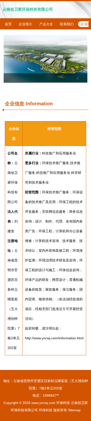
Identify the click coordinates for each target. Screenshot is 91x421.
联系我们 (67, 24)
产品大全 (46, 24)
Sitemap (74, 410)
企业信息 (14, 103)
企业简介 (25, 24)
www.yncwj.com (43, 403)
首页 (8, 24)
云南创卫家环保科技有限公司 (27, 9)
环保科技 (63, 403)
